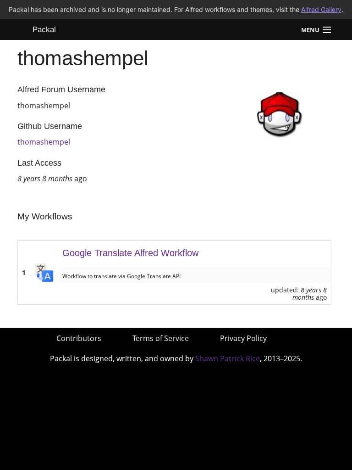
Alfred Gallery (321, 9)
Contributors (78, 338)
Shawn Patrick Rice (227, 358)
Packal (44, 29)
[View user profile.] (279, 114)
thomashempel (43, 142)
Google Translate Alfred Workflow (130, 253)
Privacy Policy (243, 338)
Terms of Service (160, 338)
